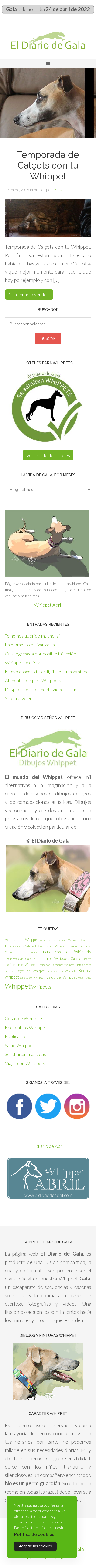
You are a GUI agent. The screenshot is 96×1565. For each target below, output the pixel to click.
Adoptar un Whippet (21, 939)
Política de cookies (34, 1534)
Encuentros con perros (21, 952)
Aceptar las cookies (35, 1546)
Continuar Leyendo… (29, 294)
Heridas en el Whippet (20, 964)
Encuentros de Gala (18, 958)
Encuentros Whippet (51, 958)
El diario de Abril (48, 1146)
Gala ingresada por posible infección (40, 653)
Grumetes (85, 958)
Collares (86, 939)
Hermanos (44, 964)
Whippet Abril (48, 605)
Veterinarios (84, 977)
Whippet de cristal (23, 662)
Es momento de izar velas (30, 644)
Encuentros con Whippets (66, 951)
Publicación (16, 1036)
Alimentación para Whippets (33, 680)
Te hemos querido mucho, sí (32, 636)
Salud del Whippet (62, 977)
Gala (74, 958)
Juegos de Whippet (30, 971)
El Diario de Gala (48, 40)
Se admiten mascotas (25, 1054)
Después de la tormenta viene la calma (42, 689)
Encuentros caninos (79, 946)
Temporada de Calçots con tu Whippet (48, 165)
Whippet (18, 986)
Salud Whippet (19, 1045)
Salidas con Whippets (32, 977)
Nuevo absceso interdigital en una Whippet (47, 671)
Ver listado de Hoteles (48, 455)
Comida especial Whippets (21, 946)
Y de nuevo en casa (23, 698)
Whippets (41, 986)
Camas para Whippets (65, 939)
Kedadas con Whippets (61, 971)
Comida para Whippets (52, 946)
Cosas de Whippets (24, 1018)
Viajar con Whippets (25, 1063)
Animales (45, 939)
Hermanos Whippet (62, 964)
